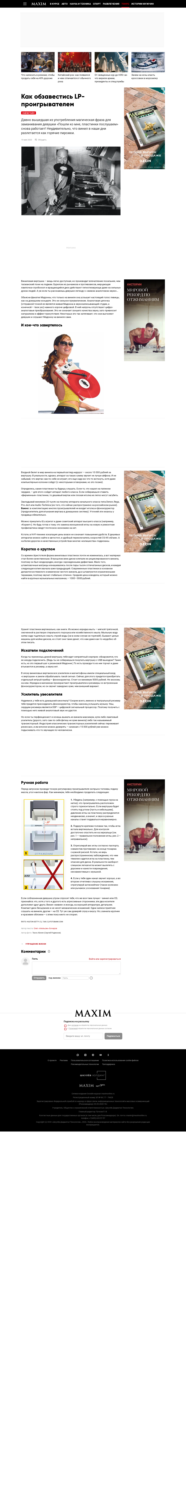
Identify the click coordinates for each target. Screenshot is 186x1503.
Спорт (97, 3)
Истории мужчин (142, 3)
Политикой (73, 1028)
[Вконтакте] (85, 1055)
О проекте (52, 1060)
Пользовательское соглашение (85, 1060)
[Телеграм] (93, 1055)
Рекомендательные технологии (85, 1064)
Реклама (64, 1060)
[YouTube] (101, 1055)
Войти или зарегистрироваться (105, 959)
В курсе (54, 3)
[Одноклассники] (108, 1055)
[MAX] (78, 1055)
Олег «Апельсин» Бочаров (45, 928)
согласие (74, 1025)
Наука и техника (80, 3)
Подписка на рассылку (76, 1021)
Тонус (125, 3)
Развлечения (111, 3)
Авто (65, 3)
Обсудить (42, 140)
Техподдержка (108, 1064)
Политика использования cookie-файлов (120, 1060)
